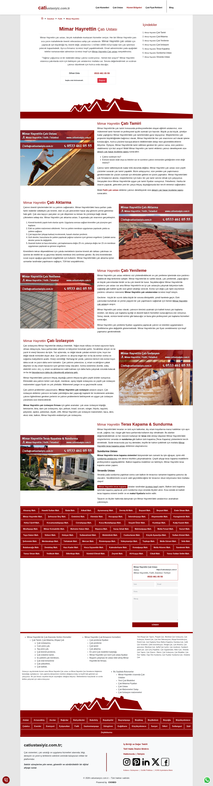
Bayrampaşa (124, 720)
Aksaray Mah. (29, 510)
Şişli (188, 726)
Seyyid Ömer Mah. (136, 523)
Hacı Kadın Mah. (71, 547)
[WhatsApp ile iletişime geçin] (207, 780)
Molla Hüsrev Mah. (162, 547)
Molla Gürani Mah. (168, 541)
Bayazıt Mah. (145, 510)
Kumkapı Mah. (159, 523)
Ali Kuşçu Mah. (136, 554)
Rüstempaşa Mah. (107, 541)
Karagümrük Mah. (181, 517)
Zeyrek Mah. (117, 554)
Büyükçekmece (183, 720)
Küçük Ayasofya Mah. (156, 535)
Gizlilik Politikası (147, 770)
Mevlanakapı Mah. (50, 541)
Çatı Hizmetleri (102, 8)
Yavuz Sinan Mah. (31, 554)
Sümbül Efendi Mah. (95, 554)
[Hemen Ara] (6, 780)
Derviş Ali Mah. (126, 510)
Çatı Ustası (118, 8)
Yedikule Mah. (52, 554)
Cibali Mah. (155, 554)
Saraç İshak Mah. (121, 529)
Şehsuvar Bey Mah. (57, 517)
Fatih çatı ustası (110, 190)
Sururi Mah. (184, 529)
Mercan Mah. (88, 541)
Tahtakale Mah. (70, 541)
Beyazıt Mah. (162, 510)
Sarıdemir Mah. (183, 547)
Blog (171, 8)
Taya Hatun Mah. (31, 535)
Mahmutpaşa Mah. (143, 529)
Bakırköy (94, 720)
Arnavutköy (39, 720)
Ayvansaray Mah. (106, 510)
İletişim (141, 754)
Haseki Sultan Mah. (51, 510)
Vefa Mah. (185, 541)
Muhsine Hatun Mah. (79, 529)
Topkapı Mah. (148, 541)
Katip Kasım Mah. (181, 523)
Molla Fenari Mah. (165, 529)
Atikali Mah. (86, 510)
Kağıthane (122, 726)
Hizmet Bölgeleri (134, 8)
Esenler (37, 726)
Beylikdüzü (153, 720)
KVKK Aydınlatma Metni (164, 770)
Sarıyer (154, 726)
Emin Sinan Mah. (182, 510)
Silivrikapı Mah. (73, 554)
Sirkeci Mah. (50, 535)
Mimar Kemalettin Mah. (54, 529)
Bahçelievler (79, 720)
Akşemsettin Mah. (159, 517)
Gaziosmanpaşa (91, 726)
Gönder (155, 625)
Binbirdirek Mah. (110, 535)
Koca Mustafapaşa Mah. (110, 523)
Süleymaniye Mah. (129, 541)
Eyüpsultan (64, 726)
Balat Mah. (70, 510)
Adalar (26, 720)
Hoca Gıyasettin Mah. (94, 547)
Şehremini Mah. (30, 541)
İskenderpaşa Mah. (137, 517)
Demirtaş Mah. (51, 547)
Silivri (164, 726)
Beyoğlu (167, 720)
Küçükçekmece (139, 726)
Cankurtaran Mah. (132, 535)
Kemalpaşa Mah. (140, 547)
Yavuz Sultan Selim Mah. (178, 554)
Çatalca (26, 726)
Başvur (102, 80)
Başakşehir (108, 720)
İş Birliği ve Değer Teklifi (135, 744)
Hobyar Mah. (68, 535)
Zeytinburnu (106, 732)
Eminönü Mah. (78, 517)
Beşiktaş (139, 720)
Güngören (108, 726)
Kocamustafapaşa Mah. (58, 523)
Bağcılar (64, 720)
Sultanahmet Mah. (88, 535)
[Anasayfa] (42, 19)
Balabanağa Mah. (31, 547)
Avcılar (52, 720)
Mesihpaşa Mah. (30, 529)
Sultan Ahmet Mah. (181, 535)
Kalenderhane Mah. (118, 547)
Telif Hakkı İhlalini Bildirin (136, 749)
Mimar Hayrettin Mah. (33, 517)
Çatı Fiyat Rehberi (154, 8)
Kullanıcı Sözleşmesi (131, 770)
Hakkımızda (129, 754)
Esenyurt (50, 726)
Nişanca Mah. (101, 529)
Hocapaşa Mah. (115, 517)
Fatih (76, 726)
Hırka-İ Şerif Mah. (32, 523)
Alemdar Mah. (96, 517)
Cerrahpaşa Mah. (84, 523)
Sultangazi (177, 726)
